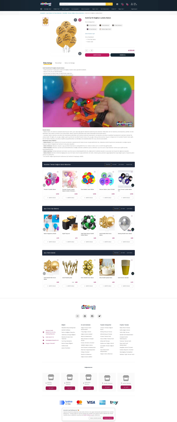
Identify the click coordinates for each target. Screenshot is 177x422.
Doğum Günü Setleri (86, 356)
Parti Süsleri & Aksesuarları (88, 347)
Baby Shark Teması (125, 327)
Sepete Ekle (97, 55)
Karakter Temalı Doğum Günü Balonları (73, 13)
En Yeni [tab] (114, 164)
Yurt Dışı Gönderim (67, 341)
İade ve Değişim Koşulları (68, 332)
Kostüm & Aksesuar (86, 354)
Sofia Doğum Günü (125, 330)
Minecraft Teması (105, 341)
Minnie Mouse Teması (106, 334)
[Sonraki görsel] (76, 179)
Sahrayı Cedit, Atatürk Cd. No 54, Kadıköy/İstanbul (51, 332)
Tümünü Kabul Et (108, 418)
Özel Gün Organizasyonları (88, 349)
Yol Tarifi (51, 388)
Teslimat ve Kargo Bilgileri (68, 334)
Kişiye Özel (120, 9)
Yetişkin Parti (56, 9)
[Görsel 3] (71, 186)
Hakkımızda (65, 345)
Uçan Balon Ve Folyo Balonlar (54, 13)
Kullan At (114, 9)
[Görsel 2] (125, 186)
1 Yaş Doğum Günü (86, 331)
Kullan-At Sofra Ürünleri (87, 342)
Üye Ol (135, 4)
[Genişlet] (80, 53)
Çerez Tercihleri (66, 348)
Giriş (135, 3)
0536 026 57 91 (50, 337)
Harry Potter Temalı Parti (107, 338)
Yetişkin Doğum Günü (87, 345)
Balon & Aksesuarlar (86, 336)
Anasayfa (42, 13)
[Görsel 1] (68, 186)
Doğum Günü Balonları (106, 353)
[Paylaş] (75, 20)
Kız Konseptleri (75, 9)
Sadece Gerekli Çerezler (95, 418)
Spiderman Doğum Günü (107, 343)
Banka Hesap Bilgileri (67, 343)
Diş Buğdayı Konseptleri (126, 352)
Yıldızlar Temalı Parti (125, 341)
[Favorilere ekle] (80, 20)
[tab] (47, 63)
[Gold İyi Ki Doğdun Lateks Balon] (45, 21)
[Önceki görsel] (64, 179)
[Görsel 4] (72, 186)
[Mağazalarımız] (117, 4)
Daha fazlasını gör (90, 33)
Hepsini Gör (129, 164)
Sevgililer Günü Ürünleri (126, 347)
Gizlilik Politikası (66, 330)
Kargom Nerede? (50, 343)
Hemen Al (123, 55)
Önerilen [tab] (108, 164)
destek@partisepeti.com (52, 340)
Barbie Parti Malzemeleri (126, 334)
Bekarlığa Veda (47, 9)
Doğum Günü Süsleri (86, 334)
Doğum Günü (95, 9)
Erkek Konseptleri (85, 9)
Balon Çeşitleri (65, 9)
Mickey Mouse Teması (106, 331)
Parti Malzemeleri (105, 9)
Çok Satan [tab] (121, 164)
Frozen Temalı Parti (105, 336)
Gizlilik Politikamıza (87, 415)
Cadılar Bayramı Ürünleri (126, 349)
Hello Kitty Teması (125, 332)
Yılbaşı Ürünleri (85, 352)
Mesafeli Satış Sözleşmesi (68, 327)
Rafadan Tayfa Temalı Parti (127, 354)
